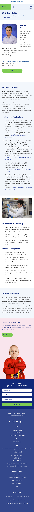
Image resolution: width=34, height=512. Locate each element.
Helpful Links (17, 471)
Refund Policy (17, 483)
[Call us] (14, 7)
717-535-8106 (17, 442)
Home (4, 16)
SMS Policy (21, 500)
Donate (4, 7)
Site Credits (18, 496)
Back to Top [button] (18, 492)
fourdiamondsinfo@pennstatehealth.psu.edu (17, 449)
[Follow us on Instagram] (13, 421)
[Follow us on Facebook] (10, 421)
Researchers (22, 16)
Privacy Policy (11, 500)
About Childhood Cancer (17, 478)
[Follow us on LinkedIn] (20, 421)
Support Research (12, 71)
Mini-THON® (17, 458)
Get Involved (17, 452)
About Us (17, 475)
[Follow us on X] (24, 421)
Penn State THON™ (17, 455)
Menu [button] (30, 8)
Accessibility (8, 496)
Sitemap (27, 496)
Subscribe (17, 404)
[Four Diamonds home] (17, 2)
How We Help (12, 16)
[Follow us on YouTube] (17, 421)
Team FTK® (17, 461)
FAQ (17, 486)
